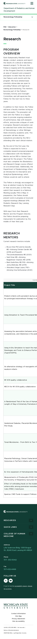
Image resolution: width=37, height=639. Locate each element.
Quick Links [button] (10, 527)
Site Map (18, 616)
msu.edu (22, 627)
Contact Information (18, 613)
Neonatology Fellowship (13, 17)
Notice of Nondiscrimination (11, 630)
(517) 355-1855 (12, 627)
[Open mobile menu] (31, 3)
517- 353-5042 (10, 560)
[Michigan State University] (14, 3)
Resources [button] (10, 520)
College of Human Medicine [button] (14, 535)
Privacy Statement (18, 618)
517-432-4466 (10, 569)
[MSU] (18, 513)
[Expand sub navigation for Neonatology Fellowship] (32, 17)
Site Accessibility (18, 621)
